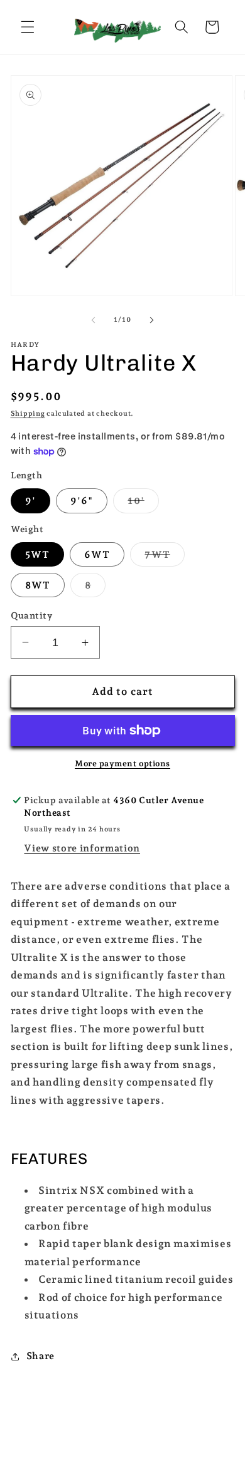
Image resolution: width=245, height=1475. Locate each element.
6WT (97, 554)
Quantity (32, 615)
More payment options (122, 763)
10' (143, 503)
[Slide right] (151, 320)
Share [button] (40, 1356)
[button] (28, 27)
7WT (164, 557)
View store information (82, 848)
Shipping (28, 413)
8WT (37, 585)
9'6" (81, 500)
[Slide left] (93, 320)
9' (30, 500)
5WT (37, 554)
